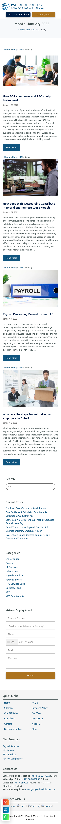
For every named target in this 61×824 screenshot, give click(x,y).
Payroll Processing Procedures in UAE (28, 314)
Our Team (37, 713)
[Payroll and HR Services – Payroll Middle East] (22, 6)
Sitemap (8, 708)
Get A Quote (43, 14)
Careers (8, 724)
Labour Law (12, 571)
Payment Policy (40, 708)
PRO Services (9, 754)
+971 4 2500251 (21, 782)
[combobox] (12, 642)
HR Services (12, 567)
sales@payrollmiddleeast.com (40, 789)
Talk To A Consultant (18, 14)
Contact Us (37, 718)
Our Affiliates (11, 713)
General (9, 563)
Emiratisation (13, 559)
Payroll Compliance (13, 758)
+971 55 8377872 (41, 775)
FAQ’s (35, 702)
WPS (8, 592)
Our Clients (10, 718)
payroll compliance (15, 575)
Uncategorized (13, 588)
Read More (11, 147)
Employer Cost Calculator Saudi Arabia (26, 508)
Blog (34, 729)
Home (7, 702)
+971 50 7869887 (31, 779)
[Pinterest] (34, 806)
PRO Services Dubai (16, 583)
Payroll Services (14, 579)
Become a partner (13, 729)
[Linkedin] (46, 806)
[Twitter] (22, 806)
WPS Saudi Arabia (15, 596)
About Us (37, 724)
